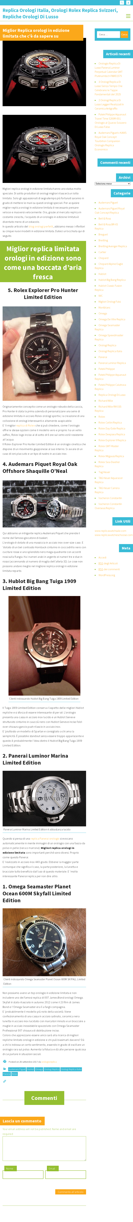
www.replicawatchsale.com (110, 530)
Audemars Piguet (17, 1069)
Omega (39, 1069)
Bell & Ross (105, 218)
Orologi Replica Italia (71, 1069)
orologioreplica (49, 1061)
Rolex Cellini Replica (110, 422)
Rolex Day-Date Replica (112, 428)
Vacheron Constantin (110, 498)
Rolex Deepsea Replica (112, 434)
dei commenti (109, 569)
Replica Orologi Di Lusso (112, 394)
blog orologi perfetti (41, 226)
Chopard (103, 258)
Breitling (103, 240)
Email (52, 1168)
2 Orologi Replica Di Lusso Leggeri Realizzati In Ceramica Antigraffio (109, 104)
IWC (101, 295)
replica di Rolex (25, 425)
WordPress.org (107, 575)
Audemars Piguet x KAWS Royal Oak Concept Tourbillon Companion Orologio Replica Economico (111, 141)
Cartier (102, 252)
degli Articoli (108, 563)
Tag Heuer (104, 472)
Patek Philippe (107, 368)
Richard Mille (106, 400)
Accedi (102, 557)
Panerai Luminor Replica (112, 363)
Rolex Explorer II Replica (112, 440)
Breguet (103, 234)
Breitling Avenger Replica (113, 246)
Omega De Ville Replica (112, 319)
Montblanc (104, 307)
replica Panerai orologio (45, 838)
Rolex (14, 1073)
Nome (9, 1168)
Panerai (6, 1073)
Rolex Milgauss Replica (111, 456)
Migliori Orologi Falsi (110, 301)
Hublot (30, 1069)
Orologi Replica (51, 1069)
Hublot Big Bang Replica (112, 279)
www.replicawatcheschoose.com (114, 535)
